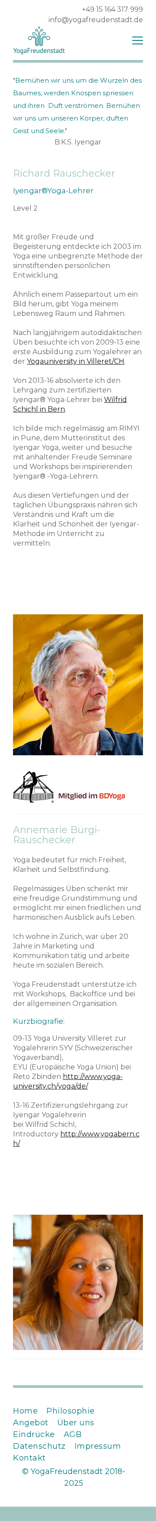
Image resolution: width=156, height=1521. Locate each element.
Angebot (31, 1422)
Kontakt (29, 1458)
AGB (73, 1434)
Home (25, 1411)
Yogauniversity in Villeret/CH (75, 361)
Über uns (75, 1422)
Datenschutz (39, 1446)
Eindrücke (34, 1434)
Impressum (98, 1446)
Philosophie (70, 1411)
